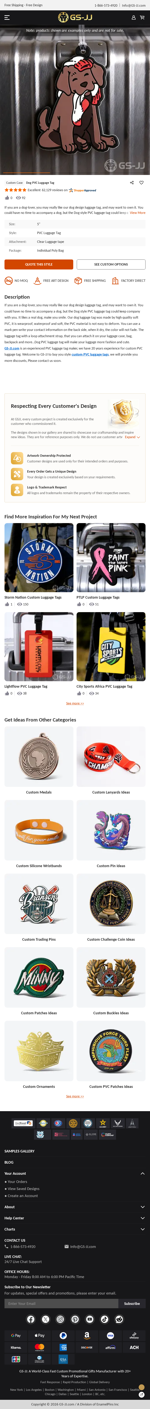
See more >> (75, 703)
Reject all (121, 1393)
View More (137, 213)
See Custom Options (111, 264)
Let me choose (37, 1399)
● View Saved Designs (21, 1188)
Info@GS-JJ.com (83, 1246)
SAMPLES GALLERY (19, 1151)
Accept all (121, 1383)
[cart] (142, 17)
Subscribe (132, 1303)
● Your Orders (15, 1181)
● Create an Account (21, 1195)
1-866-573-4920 (22, 1246)
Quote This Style (39, 264)
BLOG (8, 1162)
